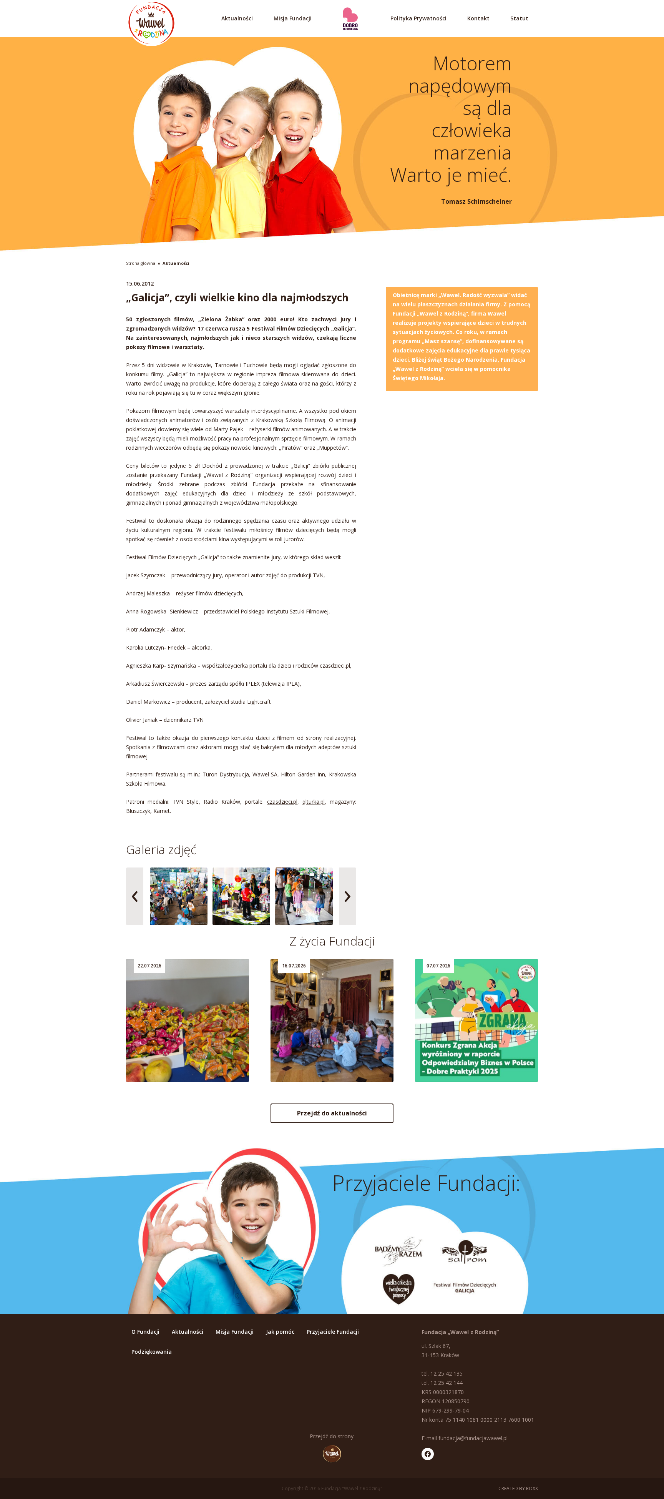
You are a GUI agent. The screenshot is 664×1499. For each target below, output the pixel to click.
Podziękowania (151, 1351)
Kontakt (478, 18)
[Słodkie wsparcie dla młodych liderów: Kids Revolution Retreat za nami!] (187, 1020)
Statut (519, 18)
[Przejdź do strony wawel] (332, 1453)
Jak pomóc (280, 1331)
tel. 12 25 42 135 (442, 1373)
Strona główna (140, 263)
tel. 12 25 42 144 (442, 1382)
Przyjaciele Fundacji (333, 1331)
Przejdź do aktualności (332, 1113)
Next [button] (347, 896)
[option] (178, 896)
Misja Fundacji (293, 18)
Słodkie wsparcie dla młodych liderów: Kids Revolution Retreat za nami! (183, 1050)
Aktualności (237, 18)
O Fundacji (145, 1331)
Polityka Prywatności (418, 18)
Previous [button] (134, 896)
